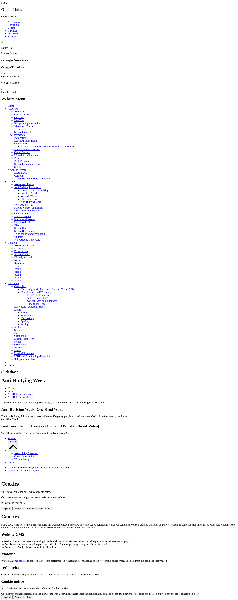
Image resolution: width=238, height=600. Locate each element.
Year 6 (17, 280)
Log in (11, 365)
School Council (22, 254)
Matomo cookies (17, 560)
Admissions (14, 22)
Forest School (21, 251)
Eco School (20, 248)
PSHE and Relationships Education (32, 356)
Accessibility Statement (26, 453)
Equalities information (25, 140)
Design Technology (24, 338)
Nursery (18, 260)
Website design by (23, 470)
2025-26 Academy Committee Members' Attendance (47, 146)
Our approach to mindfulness (42, 301)
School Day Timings (24, 231)
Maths (17, 327)
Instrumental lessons (24, 219)
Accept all (19, 508)
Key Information (16, 134)
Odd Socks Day (29, 199)
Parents (11, 181)
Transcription (27, 315)
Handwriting (27, 318)
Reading (25, 312)
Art (16, 333)
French (17, 341)
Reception (19, 263)
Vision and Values (23, 126)
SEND (17, 167)
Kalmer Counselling (37, 298)
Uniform (18, 236)
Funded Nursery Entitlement (28, 207)
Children (12, 242)
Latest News (20, 172)
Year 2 (17, 268)
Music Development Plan (27, 149)
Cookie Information (24, 456)
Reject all (7, 508)
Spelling (25, 321)
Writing (24, 324)
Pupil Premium (21, 161)
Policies (18, 158)
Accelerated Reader (24, 184)
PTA (16, 225)
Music (17, 350)
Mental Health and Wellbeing (36, 292)
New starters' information (27, 210)
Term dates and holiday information (32, 178)
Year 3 (17, 271)
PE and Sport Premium (26, 155)
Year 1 (17, 266)
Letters (11, 27)
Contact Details (22, 114)
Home (11, 105)
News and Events (17, 169)
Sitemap (12, 438)
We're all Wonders (30, 196)
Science (18, 330)
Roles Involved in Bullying (34, 190)
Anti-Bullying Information (27, 187)
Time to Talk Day (36, 303)
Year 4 (17, 274)
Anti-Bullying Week (31, 201)
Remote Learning (23, 216)
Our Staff (19, 117)
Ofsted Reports (22, 152)
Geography (20, 344)
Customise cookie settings (39, 508)
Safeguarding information (27, 123)
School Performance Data (27, 164)
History (18, 347)
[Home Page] (2, 42)
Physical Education (24, 353)
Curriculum (13, 24)
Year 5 (17, 277)
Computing (20, 335)
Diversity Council (23, 257)
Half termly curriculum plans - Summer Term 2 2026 (47, 289)
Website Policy (21, 459)
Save (29, 597)
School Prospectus (23, 132)
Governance (20, 143)
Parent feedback (22, 222)
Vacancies (13, 36)
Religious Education (24, 359)
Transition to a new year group (29, 234)
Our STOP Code (29, 193)
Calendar (12, 30)
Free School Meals (23, 204)
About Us (13, 108)
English (18, 309)
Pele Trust (13, 33)
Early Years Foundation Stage (29, 306)
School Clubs (21, 228)
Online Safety (21, 213)
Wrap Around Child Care (27, 239)
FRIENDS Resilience (38, 295)
